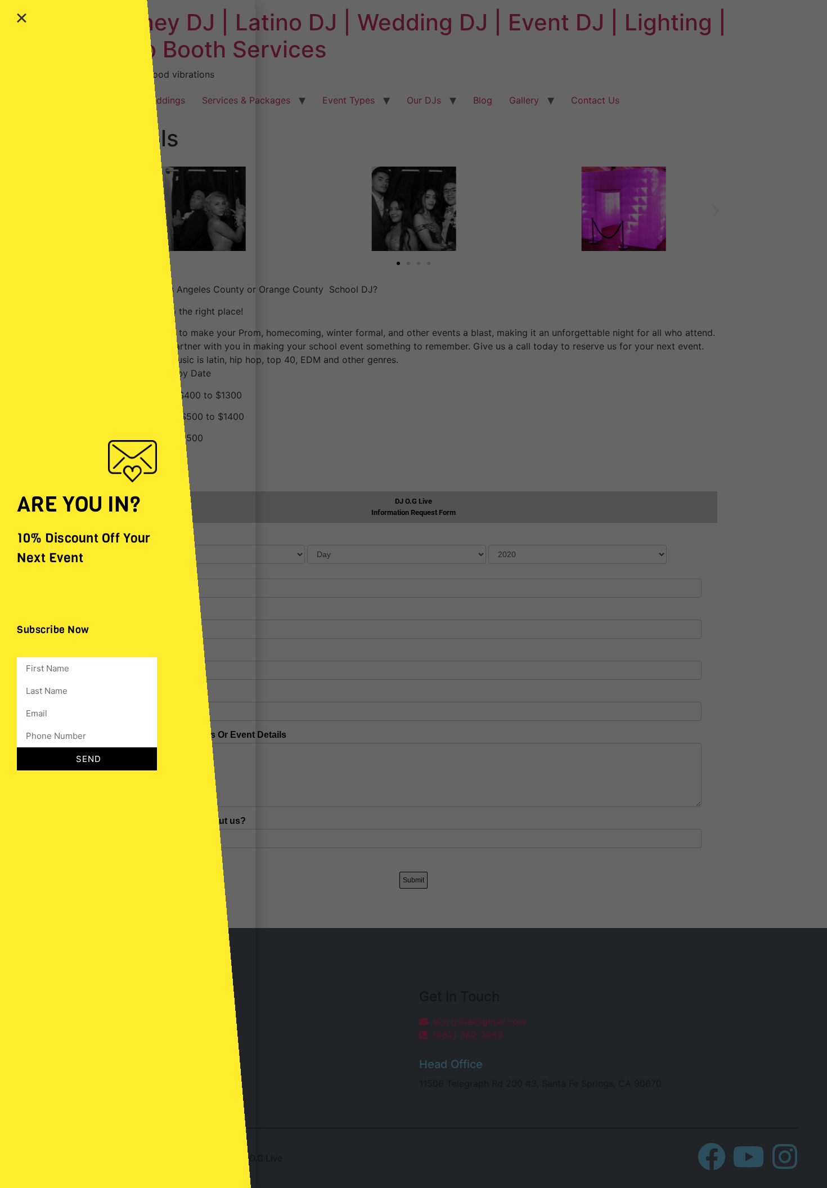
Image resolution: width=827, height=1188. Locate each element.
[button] (21, 17)
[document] (413, 594)
